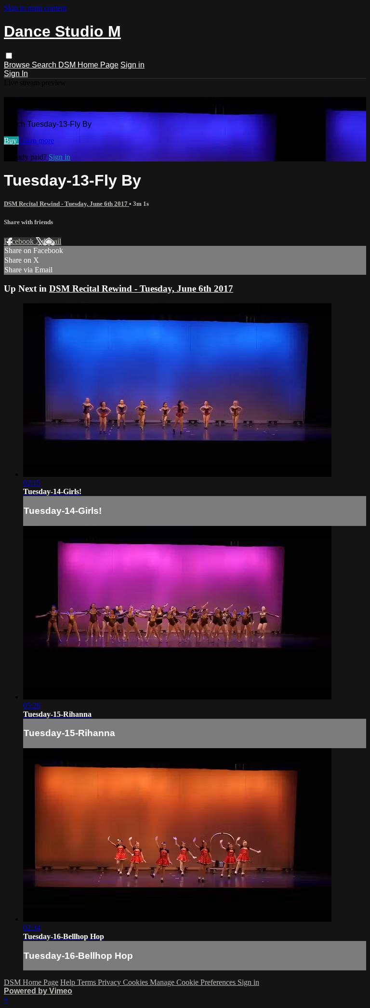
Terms (87, 982)
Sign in (132, 65)
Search (45, 65)
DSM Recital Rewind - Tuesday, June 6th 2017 (66, 203)
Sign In (16, 73)
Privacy (110, 982)
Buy (11, 140)
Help (68, 982)
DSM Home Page (88, 65)
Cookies (136, 982)
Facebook (20, 241)
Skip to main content (35, 8)
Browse (18, 65)
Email (52, 241)
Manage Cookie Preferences (194, 982)
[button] (9, 56)
